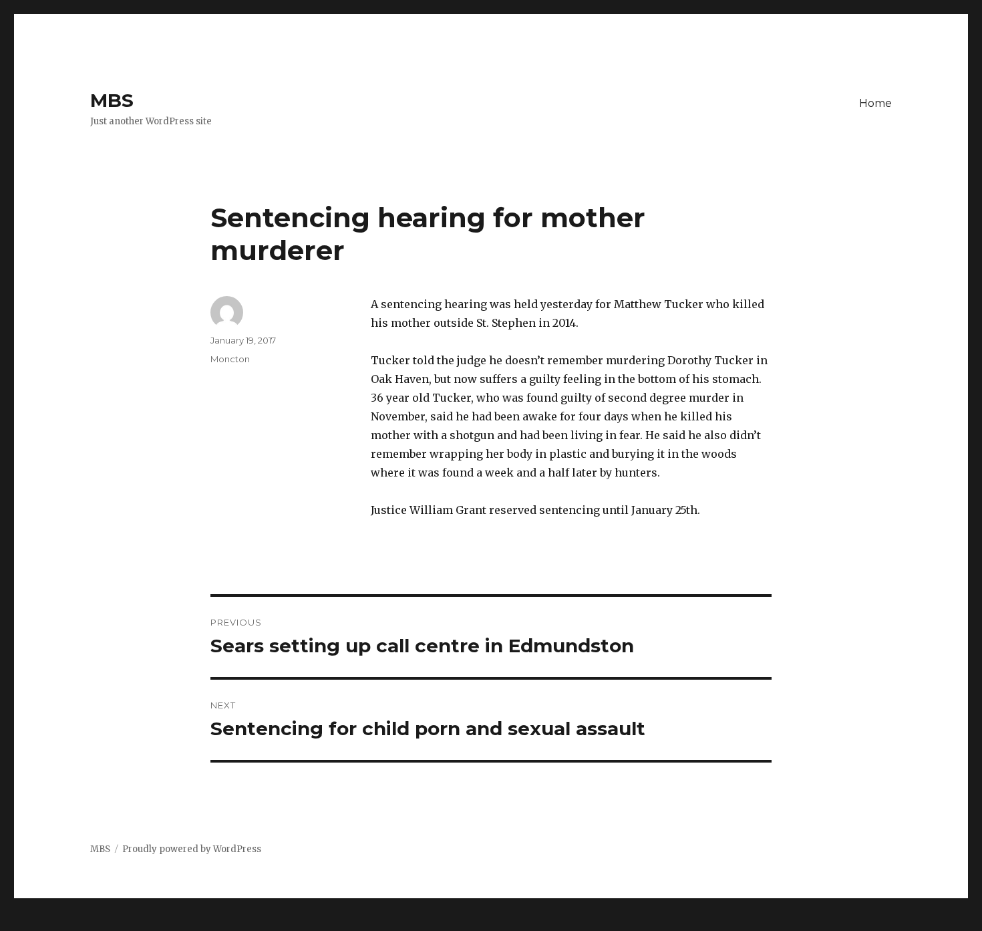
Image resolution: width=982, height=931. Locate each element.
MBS (112, 100)
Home (875, 103)
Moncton (230, 359)
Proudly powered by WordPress (191, 849)
